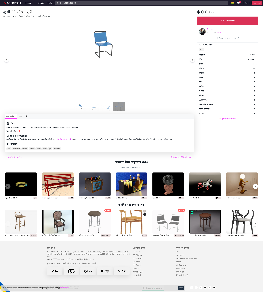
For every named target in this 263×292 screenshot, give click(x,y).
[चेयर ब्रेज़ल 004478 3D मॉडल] (242, 222)
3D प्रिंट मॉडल (137, 255)
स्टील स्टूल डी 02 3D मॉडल (86, 235)
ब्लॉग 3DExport (138, 272)
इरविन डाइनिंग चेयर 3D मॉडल (124, 235)
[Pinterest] (201, 288)
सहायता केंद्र (180, 255)
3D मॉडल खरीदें (139, 248)
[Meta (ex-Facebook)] (205, 288)
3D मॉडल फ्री (137, 258)
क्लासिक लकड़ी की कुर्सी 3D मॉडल (51, 235)
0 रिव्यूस (219, 32)
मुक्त (50, 149)
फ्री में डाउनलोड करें (229, 21)
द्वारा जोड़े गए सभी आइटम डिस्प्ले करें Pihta (131, 167)
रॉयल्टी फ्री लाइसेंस (63, 139)
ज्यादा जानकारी (64, 288)
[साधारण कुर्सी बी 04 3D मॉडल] (168, 222)
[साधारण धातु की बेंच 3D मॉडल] (58, 184)
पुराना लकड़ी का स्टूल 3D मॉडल (198, 235)
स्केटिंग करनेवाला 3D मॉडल (234, 198)
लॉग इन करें (247, 3)
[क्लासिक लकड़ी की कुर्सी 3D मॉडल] (58, 222)
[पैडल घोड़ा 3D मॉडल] (205, 184)
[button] (255, 186)
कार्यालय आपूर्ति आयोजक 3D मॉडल (88, 198)
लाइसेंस (178, 262)
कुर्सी (9, 149)
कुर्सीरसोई (32, 149)
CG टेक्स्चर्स (136, 262)
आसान (44, 149)
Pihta (210, 29)
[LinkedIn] (210, 288)
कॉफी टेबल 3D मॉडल (121, 198)
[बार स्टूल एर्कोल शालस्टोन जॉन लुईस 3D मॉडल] (21, 222)
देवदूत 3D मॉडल (157, 198)
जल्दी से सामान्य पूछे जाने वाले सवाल (186, 258)
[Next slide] (192, 60)
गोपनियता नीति (180, 269)
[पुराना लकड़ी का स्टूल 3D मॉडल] (205, 222)
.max (201, 49)
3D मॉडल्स (136, 252)
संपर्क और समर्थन (182, 248)
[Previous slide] (6, 60)
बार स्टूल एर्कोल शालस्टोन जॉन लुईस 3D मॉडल (17, 235)
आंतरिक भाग (57, 149)
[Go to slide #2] (93, 106)
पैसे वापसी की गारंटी (182, 275)
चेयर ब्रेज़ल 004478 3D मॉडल (235, 235)
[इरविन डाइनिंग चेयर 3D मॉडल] (131, 222)
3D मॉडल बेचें (137, 265)
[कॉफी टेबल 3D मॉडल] (131, 184)
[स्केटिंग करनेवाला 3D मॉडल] (242, 184)
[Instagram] (192, 288)
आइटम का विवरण (10, 116)
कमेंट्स (20, 116)
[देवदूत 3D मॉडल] (168, 184)
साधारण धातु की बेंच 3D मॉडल (50, 198)
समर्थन (178, 252)
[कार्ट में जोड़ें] (66, 193)
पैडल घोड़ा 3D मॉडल (195, 198)
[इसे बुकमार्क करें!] (34, 193)
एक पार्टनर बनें (137, 269)
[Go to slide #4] (119, 106)
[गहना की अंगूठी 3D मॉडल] (21, 184)
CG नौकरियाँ (137, 275)
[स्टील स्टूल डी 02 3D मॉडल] (95, 222)
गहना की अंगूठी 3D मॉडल (11, 198)
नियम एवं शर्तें (180, 272)
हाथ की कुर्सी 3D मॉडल (14, 157)
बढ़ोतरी (38, 149)
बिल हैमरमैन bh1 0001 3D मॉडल (181, 157)
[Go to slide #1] (80, 106)
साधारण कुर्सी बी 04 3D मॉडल (161, 235)
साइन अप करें (257, 3)
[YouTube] (214, 288)
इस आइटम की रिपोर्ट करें (229, 119)
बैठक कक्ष (24, 149)
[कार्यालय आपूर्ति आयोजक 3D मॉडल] (95, 184)
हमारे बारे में (51, 248)
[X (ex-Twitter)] (196, 288)
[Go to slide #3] (106, 106)
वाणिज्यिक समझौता (181, 265)
